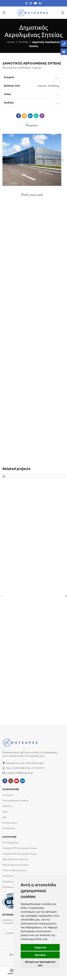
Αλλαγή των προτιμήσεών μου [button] (40, 963)
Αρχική (11, 41)
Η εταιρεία (7, 794)
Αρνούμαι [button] (40, 954)
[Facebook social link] (26, 3)
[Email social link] (24, 115)
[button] (62, 160)
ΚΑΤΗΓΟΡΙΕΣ (9, 837)
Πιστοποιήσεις (9, 822)
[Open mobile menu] (4, 12)
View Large (62, 477)
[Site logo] (33, 12)
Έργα (5, 811)
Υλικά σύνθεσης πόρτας (14, 870)
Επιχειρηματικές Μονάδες (15, 800)
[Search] (63, 12)
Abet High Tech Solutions (15, 859)
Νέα (4, 817)
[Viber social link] (42, 115)
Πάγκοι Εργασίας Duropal (15, 864)
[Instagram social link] (30, 3)
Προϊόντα (7, 805)
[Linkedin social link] (40, 3)
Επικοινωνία (8, 828)
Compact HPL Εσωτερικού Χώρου (19, 847)
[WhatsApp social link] (36, 115)
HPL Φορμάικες (10, 842)
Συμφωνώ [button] (40, 947)
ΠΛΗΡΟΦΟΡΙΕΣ (10, 789)
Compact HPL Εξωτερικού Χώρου (19, 853)
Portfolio (24, 41)
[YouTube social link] (35, 3)
